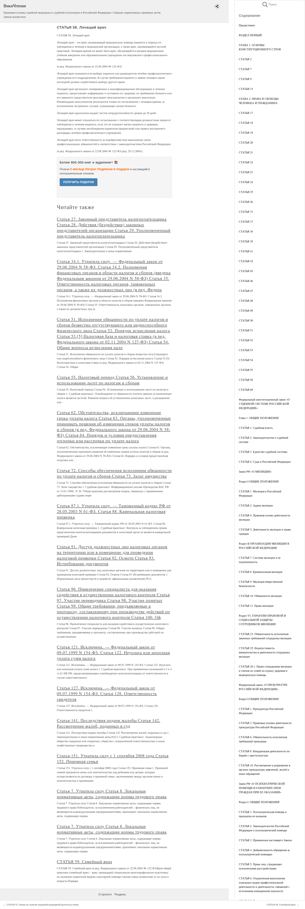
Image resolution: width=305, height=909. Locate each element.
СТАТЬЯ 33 (246, 211)
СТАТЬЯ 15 (246, 89)
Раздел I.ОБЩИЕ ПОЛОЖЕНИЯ (259, 699)
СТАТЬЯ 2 (245, 59)
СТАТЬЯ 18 (246, 122)
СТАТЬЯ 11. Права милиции (256, 605)
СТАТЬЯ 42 (246, 261)
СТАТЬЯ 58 (246, 380)
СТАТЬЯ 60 (246, 389)
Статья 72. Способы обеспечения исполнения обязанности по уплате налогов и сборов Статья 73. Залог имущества (114, 473)
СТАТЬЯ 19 (246, 132)
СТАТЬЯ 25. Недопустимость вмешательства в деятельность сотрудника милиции (264, 652)
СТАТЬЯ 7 (245, 69)
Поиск (269, 4)
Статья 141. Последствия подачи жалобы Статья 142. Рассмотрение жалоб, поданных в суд (108, 723)
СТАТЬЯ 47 (246, 291)
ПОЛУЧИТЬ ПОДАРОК (78, 182)
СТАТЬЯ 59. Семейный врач (84, 861)
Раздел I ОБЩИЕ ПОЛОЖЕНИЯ (259, 481)
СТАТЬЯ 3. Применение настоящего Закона (265, 840)
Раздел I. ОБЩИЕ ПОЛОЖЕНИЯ (259, 802)
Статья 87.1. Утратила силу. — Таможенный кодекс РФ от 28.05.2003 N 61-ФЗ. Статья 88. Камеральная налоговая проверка (114, 511)
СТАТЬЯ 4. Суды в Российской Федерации (265, 461)
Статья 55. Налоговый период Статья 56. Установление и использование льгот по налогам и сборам (112, 380)
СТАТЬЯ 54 (246, 360)
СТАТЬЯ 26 (246, 202)
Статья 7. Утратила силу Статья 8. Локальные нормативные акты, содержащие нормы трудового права (112, 793)
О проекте (105, 894)
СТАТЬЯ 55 (246, 370)
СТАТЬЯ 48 (246, 300)
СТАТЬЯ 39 (246, 241)
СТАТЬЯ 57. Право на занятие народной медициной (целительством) (43, 905)
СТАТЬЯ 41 (246, 251)
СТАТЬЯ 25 (246, 192)
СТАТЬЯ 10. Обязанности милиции (260, 596)
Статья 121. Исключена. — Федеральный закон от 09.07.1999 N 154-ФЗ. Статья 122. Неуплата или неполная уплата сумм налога (113, 652)
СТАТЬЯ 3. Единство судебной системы (263, 452)
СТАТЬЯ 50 (246, 320)
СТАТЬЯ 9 (245, 79)
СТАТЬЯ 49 (246, 310)
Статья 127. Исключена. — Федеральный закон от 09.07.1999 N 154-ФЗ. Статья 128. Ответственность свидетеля (107, 693)
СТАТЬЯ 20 (246, 142)
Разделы (120, 894)
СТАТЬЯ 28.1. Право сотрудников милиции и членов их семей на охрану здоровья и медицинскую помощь (265, 670)
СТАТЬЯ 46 (246, 281)
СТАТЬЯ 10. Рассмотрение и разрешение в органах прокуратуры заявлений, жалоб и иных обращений (264, 769)
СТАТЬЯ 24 (246, 182)
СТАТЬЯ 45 (246, 271)
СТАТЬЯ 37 (246, 221)
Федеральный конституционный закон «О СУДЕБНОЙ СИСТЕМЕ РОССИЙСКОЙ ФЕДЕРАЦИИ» (264, 404)
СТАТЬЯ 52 (246, 340)
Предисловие (247, 25)
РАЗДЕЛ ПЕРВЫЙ (250, 35)
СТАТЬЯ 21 (246, 152)
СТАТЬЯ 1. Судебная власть (256, 428)
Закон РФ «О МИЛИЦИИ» (255, 471)
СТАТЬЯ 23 (246, 172)
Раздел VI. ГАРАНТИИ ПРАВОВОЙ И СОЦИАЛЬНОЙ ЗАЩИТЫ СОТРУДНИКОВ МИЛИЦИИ (262, 620)
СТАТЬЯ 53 (246, 350)
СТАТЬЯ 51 (246, 330)
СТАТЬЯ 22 (246, 162)
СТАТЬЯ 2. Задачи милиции (256, 505)
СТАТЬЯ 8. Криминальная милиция (260, 572)
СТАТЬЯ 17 (246, 113)
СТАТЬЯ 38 (246, 231)
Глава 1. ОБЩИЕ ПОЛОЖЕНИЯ (259, 418)
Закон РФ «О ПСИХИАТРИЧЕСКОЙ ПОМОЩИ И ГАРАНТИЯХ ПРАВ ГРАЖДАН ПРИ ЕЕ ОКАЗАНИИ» (262, 788)
